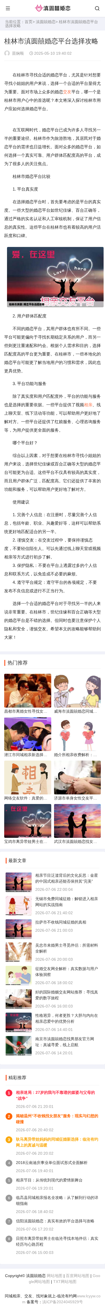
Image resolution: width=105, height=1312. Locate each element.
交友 (67, 91)
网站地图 (54, 1275)
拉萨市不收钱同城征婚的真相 (60, 922)
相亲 (88, 404)
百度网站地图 (77, 1275)
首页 (28, 21)
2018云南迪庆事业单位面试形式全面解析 (52, 1162)
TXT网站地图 (64, 1281)
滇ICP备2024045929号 (62, 1302)
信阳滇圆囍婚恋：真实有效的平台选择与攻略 (55, 1221)
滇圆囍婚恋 (45, 21)
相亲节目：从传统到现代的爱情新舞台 (49, 1180)
